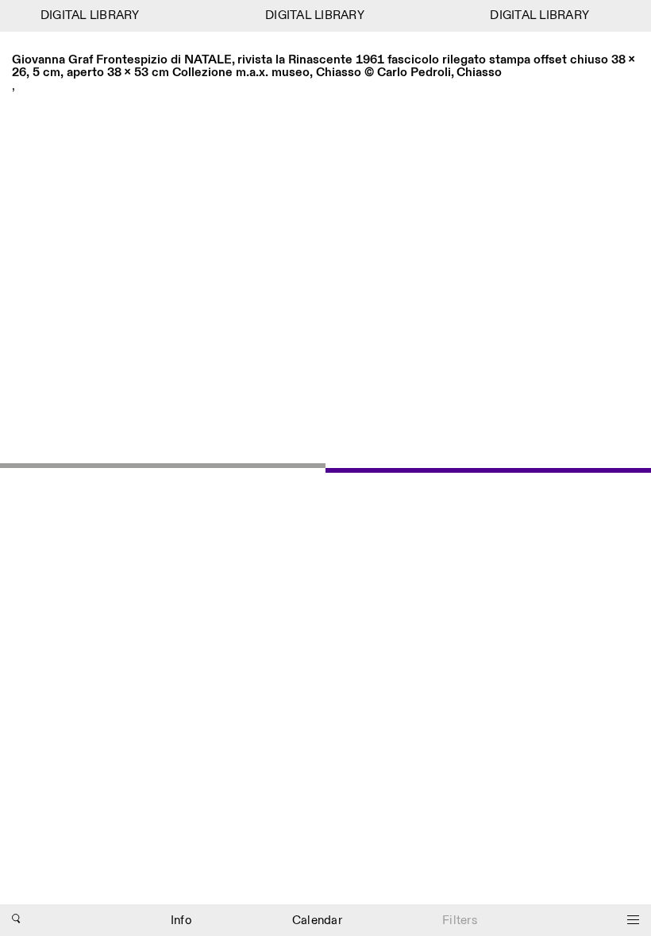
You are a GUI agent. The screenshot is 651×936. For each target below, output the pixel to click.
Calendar (317, 920)
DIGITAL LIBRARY (87, 15)
